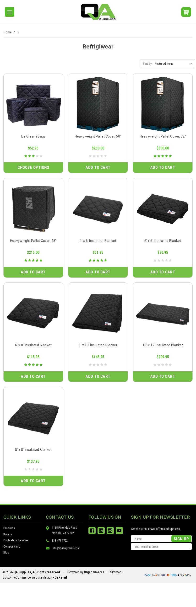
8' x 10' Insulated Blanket (98, 345)
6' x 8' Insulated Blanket (33, 345)
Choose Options (33, 167)
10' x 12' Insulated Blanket (162, 345)
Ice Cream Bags (33, 136)
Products (9, 528)
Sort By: (147, 63)
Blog (6, 552)
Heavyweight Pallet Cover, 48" (33, 241)
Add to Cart (98, 167)
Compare (32, 110)
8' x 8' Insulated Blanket (33, 450)
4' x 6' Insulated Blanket (98, 241)
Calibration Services (15, 540)
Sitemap (115, 572)
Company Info (11, 546)
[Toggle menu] (9, 12)
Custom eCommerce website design (27, 577)
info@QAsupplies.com (66, 548)
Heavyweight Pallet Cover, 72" (163, 136)
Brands (7, 534)
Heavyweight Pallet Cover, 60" (98, 136)
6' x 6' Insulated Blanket (162, 241)
